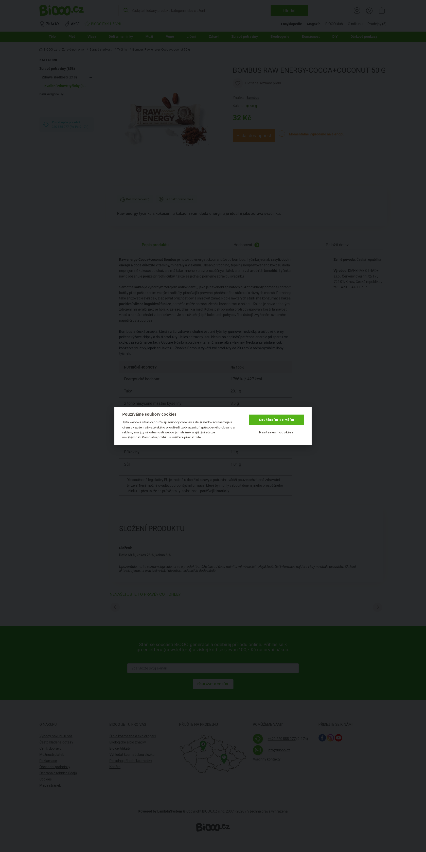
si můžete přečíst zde (185, 437)
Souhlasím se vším (276, 420)
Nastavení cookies (276, 432)
